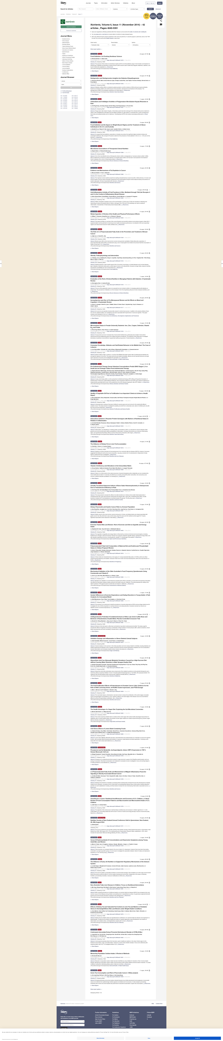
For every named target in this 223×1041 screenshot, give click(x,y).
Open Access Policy (100, 1019)
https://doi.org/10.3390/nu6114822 (115, 713)
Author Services (115, 3)
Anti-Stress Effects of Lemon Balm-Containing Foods (108, 728)
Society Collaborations (67, 70)
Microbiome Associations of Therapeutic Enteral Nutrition (109, 148)
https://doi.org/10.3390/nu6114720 (115, 845)
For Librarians (115, 1021)
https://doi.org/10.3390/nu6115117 (115, 307)
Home (66, 39)
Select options (65, 1021)
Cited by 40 (93, 939)
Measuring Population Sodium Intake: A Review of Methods (110, 953)
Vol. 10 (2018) (64, 108)
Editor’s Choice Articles (67, 61)
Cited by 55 (93, 847)
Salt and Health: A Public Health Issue (119, 359)
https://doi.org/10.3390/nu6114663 (115, 937)
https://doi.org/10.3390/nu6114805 (115, 734)
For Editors (115, 1019)
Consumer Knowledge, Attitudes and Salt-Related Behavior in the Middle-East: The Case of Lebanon (120, 346)
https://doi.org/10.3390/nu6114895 (115, 601)
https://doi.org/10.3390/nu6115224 (115, 218)
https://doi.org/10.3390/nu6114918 (115, 553)
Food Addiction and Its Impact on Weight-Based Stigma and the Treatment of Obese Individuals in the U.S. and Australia (118, 126)
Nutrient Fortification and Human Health (119, 409)
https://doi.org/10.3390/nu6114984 (115, 469)
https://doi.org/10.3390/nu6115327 (115, 107)
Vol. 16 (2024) (64, 98)
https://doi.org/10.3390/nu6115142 (115, 284)
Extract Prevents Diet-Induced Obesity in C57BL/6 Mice (116, 932)
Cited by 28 (93, 624)
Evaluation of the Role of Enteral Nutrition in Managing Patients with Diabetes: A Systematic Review (121, 280)
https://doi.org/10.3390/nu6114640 (115, 976)
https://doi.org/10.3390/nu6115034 (115, 426)
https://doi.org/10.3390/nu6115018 (115, 448)
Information (104, 3)
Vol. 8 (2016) (75, 97)
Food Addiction (113, 68)
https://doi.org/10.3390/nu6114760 (115, 779)
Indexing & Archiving (67, 59)
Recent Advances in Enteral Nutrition (119, 161)
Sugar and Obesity (114, 650)
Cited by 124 (94, 176)
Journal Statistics (66, 64)
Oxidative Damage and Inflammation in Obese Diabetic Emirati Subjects (114, 638)
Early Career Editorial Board (69, 48)
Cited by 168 (94, 239)
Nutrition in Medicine (115, 676)
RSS (153, 1003)
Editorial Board (65, 42)
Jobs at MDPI (98, 1023)
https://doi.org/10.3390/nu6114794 (115, 756)
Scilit (131, 1021)
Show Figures (95, 71)
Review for (71, 30)
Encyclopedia (133, 1025)
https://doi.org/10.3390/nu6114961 (115, 511)
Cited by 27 (93, 555)
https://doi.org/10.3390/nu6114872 (115, 642)
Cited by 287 (94, 959)
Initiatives (125, 3)
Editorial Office (65, 73)
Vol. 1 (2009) (75, 108)
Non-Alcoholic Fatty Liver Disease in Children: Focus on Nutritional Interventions (117, 885)
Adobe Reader (109, 38)
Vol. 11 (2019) (64, 106)
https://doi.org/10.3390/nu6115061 (115, 375)
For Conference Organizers (119, 1027)
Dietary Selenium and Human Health (119, 383)
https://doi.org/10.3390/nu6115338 (115, 83)
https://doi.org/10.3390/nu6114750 (115, 806)
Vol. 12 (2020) (64, 105)
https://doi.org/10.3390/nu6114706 (115, 869)
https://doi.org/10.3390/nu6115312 (115, 130)
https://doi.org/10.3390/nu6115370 (115, 60)
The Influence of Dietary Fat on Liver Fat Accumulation (108, 444)
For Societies (115, 1025)
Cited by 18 (93, 62)
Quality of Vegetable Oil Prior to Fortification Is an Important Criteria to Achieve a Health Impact (119, 394)
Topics (96, 3)
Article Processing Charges (102, 1015)
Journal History (65, 66)
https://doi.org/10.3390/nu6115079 (115, 351)
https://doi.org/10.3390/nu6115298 (115, 152)
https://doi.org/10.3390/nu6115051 (115, 400)
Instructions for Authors (67, 50)
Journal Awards (66, 68)
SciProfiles (132, 1023)
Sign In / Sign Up (150, 3)
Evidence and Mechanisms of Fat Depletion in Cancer (108, 170)
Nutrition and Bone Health (116, 499)
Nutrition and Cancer (115, 182)
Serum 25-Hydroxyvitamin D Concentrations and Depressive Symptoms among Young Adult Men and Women (119, 841)
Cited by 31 (93, 890)
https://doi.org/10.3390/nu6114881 (115, 622)
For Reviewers (116, 1017)
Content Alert (159, 1003)
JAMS (131, 1027)
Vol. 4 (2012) (75, 103)
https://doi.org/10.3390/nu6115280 (115, 174)
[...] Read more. (109, 67)
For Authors (115, 1015)
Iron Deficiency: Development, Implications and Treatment (124, 316)
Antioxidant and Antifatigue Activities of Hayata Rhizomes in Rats (119, 102)
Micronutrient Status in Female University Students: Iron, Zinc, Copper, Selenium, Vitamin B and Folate (120, 326)
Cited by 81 (93, 85)
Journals (88, 3)
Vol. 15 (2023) (64, 100)
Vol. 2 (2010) (75, 106)
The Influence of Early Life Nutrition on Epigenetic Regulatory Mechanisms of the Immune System (120, 862)
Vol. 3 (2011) (75, 105)
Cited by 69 (93, 352)
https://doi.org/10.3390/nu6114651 (115, 957)
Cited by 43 (93, 333)
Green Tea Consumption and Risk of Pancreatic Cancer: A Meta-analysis (114, 973)
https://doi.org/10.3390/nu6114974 (115, 491)
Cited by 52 (93, 532)
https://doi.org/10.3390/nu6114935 (115, 530)
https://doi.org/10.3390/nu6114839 (115, 691)
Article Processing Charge (68, 57)
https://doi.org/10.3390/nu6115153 (115, 261)
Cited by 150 (94, 262)
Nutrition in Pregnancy (115, 561)
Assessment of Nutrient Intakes (118, 585)
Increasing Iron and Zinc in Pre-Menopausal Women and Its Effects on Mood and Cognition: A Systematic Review (117, 301)
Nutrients (68, 14)
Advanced (158, 9)
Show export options (96, 49)
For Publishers (116, 1023)
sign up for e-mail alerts (102, 34)
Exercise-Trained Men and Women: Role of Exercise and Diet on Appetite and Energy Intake (118, 525)
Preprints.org (133, 1019)
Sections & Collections (67, 55)
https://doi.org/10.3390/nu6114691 (115, 889)
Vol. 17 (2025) (64, 97)
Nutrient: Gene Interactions (116, 92)
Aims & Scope (65, 40)
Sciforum (132, 1015)
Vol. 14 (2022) (64, 102)
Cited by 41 (93, 915)
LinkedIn (149, 1015)
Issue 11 (80, 14)
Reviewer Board (66, 44)
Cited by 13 (93, 669)
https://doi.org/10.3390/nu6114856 (115, 667)
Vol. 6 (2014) (75, 100)
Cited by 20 (93, 377)
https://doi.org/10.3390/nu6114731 (115, 826)
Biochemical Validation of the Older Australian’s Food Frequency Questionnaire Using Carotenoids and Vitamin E (119, 572)
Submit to (71, 26)
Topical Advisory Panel (67, 46)
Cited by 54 (93, 286)
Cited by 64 (93, 109)
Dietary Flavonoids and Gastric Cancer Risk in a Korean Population (113, 507)
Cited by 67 (93, 870)
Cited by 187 (94, 715)
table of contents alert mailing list (138, 32)
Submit (160, 3)
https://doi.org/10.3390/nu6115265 (115, 198)
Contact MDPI (98, 1021)
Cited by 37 (93, 602)
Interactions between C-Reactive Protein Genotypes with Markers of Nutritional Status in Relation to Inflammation (119, 419)
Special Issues (65, 51)
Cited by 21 (93, 199)
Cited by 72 (93, 808)
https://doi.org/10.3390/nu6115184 (115, 237)
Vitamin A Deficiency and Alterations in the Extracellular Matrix (111, 466)
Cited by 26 (93, 132)
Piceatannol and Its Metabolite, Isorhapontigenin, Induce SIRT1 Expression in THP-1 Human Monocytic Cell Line (118, 751)
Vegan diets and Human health (117, 721)
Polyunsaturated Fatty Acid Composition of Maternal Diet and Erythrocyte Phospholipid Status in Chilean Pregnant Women (119, 547)
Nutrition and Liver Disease (116, 456)
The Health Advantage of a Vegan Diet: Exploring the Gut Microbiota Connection (117, 709)
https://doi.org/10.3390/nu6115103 (115, 331)
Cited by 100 (94, 219)
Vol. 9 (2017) (75, 95)
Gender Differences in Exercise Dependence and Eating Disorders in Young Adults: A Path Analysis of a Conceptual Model (120, 596)
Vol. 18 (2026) (64, 95)
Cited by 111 (94, 449)
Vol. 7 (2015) (75, 98)
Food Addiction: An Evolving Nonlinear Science (106, 56)
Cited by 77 (93, 757)
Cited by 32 (93, 309)
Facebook (149, 1017)
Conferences (65, 72)
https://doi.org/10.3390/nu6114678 (115, 914)
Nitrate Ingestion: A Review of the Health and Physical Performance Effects (115, 214)
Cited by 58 (93, 471)
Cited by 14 (93, 578)
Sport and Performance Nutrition (118, 539)
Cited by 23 (93, 644)
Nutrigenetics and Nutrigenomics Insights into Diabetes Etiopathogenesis (115, 78)
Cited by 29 (93, 493)
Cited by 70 (93, 735)
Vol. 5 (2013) (75, 102)
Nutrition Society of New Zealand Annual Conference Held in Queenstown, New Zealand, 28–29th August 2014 (120, 821)
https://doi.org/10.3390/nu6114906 (115, 577)
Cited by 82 (93, 512)
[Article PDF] (149, 54)
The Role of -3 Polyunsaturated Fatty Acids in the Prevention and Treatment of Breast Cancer (119, 232)
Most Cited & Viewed (67, 62)
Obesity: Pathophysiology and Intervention (105, 255)
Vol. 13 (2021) (64, 103)
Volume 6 (74, 14)
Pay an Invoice (98, 1017)
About (133, 3)
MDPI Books (133, 1017)
